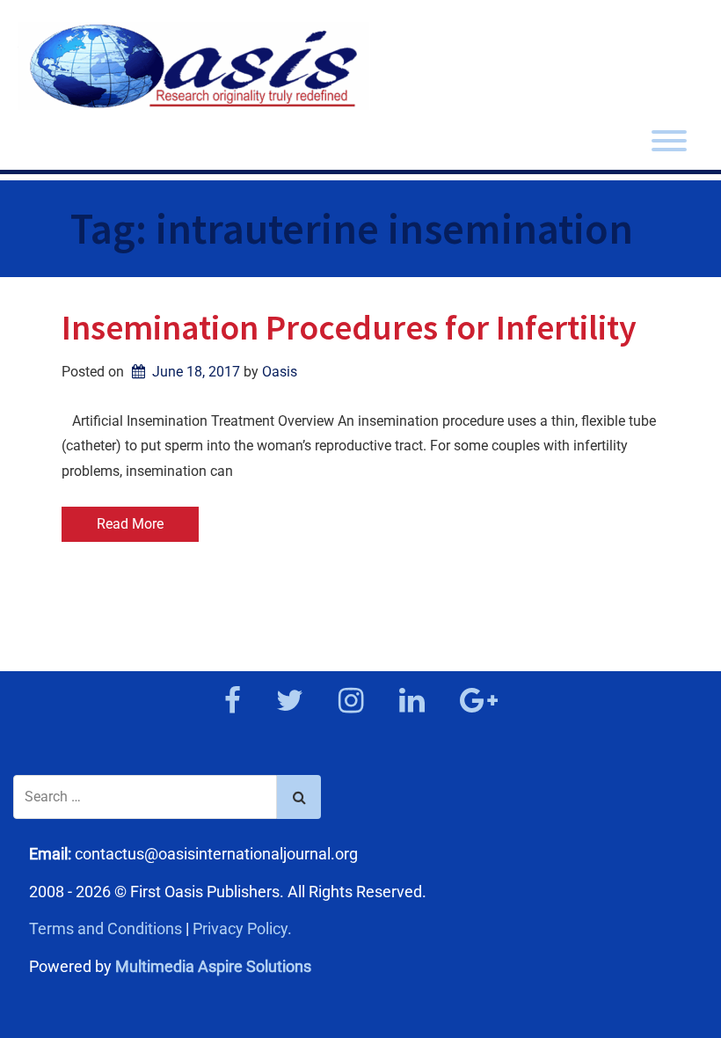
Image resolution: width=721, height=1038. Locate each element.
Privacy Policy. (242, 928)
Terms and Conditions (105, 928)
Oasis (279, 371)
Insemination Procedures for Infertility (349, 327)
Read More (130, 523)
